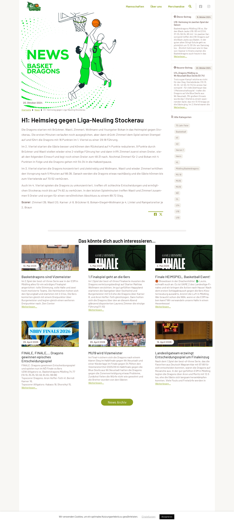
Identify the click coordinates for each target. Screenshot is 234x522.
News (37, 109)
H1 (177, 137)
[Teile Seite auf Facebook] (155, 214)
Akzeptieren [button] (166, 516)
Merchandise (176, 6)
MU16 (178, 180)
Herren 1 (180, 150)
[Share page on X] (160, 214)
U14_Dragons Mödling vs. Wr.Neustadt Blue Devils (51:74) (189, 74)
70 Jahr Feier (182, 125)
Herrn (178, 156)
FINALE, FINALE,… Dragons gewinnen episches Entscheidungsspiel (42, 357)
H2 (177, 144)
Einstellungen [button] (149, 516)
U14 (177, 205)
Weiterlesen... (180, 56)
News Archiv (117, 402)
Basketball (181, 131)
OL (177, 199)
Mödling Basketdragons (187, 168)
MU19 (178, 186)
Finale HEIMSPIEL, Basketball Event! (182, 277)
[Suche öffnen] (190, 6)
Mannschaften (135, 6)
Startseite (26, 109)
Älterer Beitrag (184, 16)
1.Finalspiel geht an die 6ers (109, 277)
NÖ (177, 193)
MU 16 (178, 174)
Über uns (156, 6)
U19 (177, 217)
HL (177, 162)
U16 (177, 211)
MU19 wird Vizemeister (105, 353)
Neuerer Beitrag (184, 67)
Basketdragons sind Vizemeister (46, 277)
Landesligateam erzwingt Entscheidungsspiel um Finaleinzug (182, 355)
